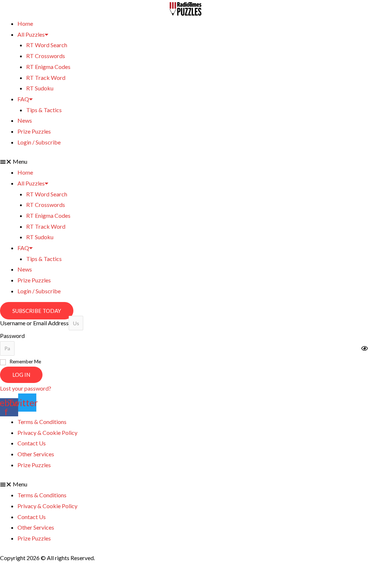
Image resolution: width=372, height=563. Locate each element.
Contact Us (31, 443)
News (24, 120)
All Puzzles (31, 34)
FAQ (23, 98)
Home (25, 23)
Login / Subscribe (39, 142)
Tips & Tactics (44, 109)
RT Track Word (45, 77)
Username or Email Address (34, 322)
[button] (186, 161)
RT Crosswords (45, 55)
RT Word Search (46, 44)
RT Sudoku (39, 88)
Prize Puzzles (34, 131)
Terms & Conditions (41, 421)
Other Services (35, 453)
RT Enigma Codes (48, 66)
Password (12, 335)
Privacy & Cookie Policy (47, 432)
